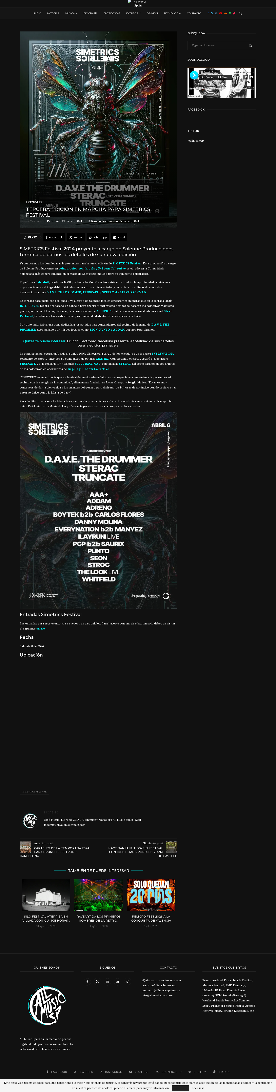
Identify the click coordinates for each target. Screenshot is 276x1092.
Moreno (35, 221)
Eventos (132, 13)
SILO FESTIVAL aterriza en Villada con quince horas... (46, 918)
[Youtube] (220, 13)
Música (70, 13)
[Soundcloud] (225, 13)
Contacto (194, 13)
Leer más (198, 1088)
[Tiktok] (234, 13)
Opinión (152, 13)
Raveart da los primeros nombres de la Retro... (99, 918)
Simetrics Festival (34, 791)
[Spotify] (230, 13)
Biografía (90, 13)
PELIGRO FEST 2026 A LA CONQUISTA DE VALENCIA (151, 918)
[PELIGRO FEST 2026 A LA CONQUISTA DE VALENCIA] (151, 895)
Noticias (53, 13)
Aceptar (180, 1088)
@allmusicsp (196, 140)
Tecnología (172, 13)
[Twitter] (212, 13)
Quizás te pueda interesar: (98, 343)
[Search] (240, 13)
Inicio (37, 13)
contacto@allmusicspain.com (161, 990)
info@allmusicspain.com (157, 995)
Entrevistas (112, 13)
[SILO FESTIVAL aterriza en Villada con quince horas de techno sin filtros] (46, 895)
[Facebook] (208, 13)
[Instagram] (216, 13)
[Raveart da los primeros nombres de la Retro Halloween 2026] (98, 895)
